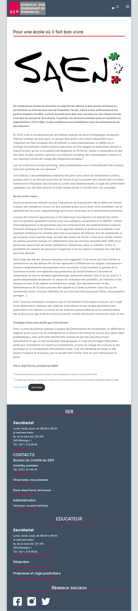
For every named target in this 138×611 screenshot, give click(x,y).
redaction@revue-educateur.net (32, 567)
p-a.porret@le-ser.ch (25, 494)
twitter (45, 601)
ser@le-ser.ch (21, 448)
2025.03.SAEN (20, 387)
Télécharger (36, 387)
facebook (17, 601)
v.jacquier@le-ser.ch (25, 509)
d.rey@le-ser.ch (22, 473)
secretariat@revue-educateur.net (33, 555)
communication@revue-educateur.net (35, 578)
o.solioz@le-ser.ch (24, 483)
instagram (31, 601)
